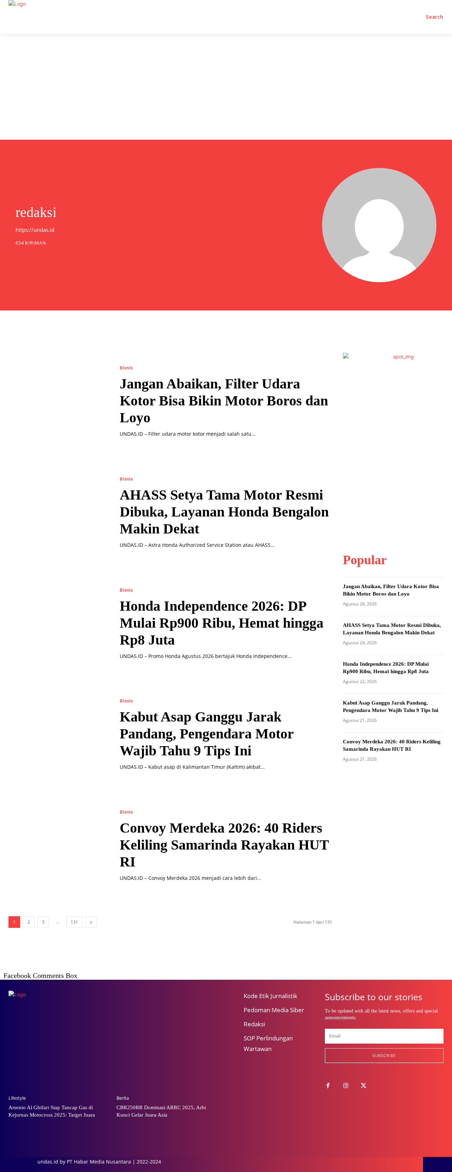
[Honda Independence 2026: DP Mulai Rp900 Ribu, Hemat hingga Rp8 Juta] (57, 623)
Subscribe (384, 1055)
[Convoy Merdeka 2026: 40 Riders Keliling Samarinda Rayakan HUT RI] (57, 845)
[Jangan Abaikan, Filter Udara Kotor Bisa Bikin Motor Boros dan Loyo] (57, 401)
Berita (123, 1098)
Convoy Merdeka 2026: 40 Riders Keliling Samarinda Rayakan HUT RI (224, 845)
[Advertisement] (226, 86)
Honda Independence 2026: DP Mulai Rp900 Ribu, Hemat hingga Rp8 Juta (221, 623)
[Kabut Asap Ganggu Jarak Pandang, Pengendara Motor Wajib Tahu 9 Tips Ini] (57, 734)
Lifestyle (17, 1098)
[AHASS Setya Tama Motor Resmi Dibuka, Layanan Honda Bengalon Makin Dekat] (57, 512)
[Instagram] (346, 1086)
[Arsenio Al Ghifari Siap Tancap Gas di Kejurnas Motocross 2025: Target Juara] (58, 1053)
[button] (435, 17)
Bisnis (126, 368)
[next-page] (91, 922)
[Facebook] (328, 1086)
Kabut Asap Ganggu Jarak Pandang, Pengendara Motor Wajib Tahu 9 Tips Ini (207, 734)
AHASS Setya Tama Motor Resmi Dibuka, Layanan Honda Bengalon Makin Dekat (224, 512)
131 (74, 922)
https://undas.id (35, 229)
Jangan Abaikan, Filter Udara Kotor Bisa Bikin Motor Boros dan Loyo (224, 400)
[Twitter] (364, 1086)
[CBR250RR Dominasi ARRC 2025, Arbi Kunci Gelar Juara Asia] (167, 1053)
